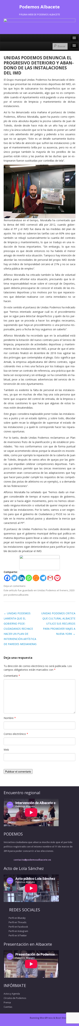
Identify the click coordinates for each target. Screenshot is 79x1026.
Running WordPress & (43, 1017)
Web (6, 749)
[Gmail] (50, 578)
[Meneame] (36, 578)
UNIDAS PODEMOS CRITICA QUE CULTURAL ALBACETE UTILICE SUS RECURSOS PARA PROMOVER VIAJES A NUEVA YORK (58, 624)
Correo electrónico (16, 734)
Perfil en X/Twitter (15, 935)
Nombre (10, 718)
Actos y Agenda (12, 993)
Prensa (7, 1002)
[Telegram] (43, 578)
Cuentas (8, 1006)
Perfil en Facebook (16, 926)
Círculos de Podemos (15, 998)
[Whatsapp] (29, 578)
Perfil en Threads (15, 922)
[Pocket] (57, 578)
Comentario (12, 675)
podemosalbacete (18, 594)
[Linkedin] (21, 578)
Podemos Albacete (39, 7)
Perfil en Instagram (16, 931)
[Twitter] (14, 578)
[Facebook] (7, 578)
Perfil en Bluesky (15, 918)
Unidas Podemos (46, 590)
